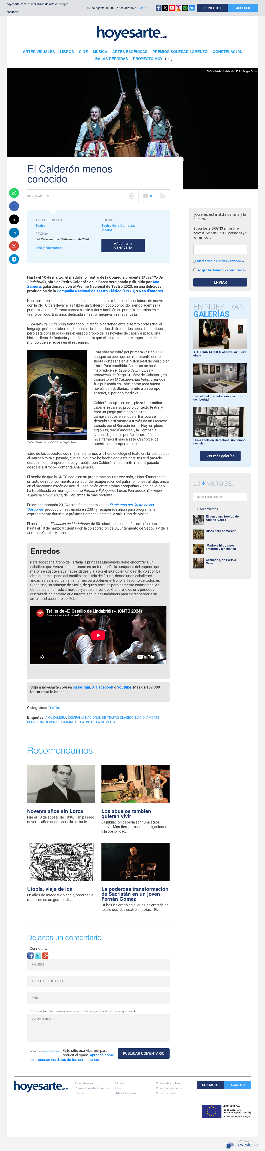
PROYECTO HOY (148, 58)
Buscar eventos (206, 508)
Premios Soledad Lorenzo (92, 1088)
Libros (79, 1093)
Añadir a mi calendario (123, 245)
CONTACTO (212, 8)
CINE (83, 51)
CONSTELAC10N (227, 51)
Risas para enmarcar (221, 530)
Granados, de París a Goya (221, 561)
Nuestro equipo (166, 1093)
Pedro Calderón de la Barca (52, 722)
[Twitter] (38, 955)
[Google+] (45, 955)
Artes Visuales (84, 1083)
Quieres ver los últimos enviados (219, 261)
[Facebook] (30, 955)
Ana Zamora (55, 718)
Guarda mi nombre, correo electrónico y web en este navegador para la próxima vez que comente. (85, 1011)
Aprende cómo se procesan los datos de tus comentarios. (72, 1057)
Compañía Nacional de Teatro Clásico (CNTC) (96, 291)
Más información (48, 248)
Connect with (41, 948)
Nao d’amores (151, 291)
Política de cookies (168, 1083)
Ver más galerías (220, 456)
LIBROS (67, 51)
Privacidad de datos (169, 1088)
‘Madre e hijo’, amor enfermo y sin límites (221, 547)
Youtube (124, 687)
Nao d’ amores (147, 718)
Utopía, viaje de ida (49, 888)
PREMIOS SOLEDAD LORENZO (180, 51)
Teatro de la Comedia (117, 226)
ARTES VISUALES (39, 51)
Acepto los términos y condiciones (222, 270)
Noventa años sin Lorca (55, 810)
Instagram (81, 687)
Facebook (104, 687)
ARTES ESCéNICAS (129, 51)
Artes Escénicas (125, 1093)
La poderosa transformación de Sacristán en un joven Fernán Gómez (135, 893)
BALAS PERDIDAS (111, 58)
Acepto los (45, 1051)
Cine (118, 1088)
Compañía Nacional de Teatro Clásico (101, 718)
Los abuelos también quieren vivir (126, 813)
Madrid (106, 230)
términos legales (51, 1051)
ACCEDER (243, 8)
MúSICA (100, 51)
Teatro (40, 226)
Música (120, 1083)
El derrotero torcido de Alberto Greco (222, 518)
